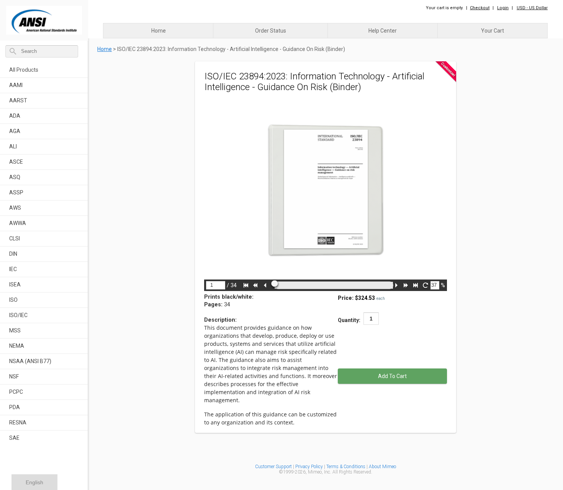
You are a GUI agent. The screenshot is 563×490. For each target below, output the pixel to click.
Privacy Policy (309, 466)
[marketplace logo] (44, 18)
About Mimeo (382, 466)
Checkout (479, 7)
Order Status (270, 31)
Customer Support (273, 466)
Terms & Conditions (345, 466)
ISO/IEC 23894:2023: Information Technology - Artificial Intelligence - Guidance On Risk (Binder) (231, 49)
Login (503, 7)
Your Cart (492, 31)
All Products (23, 70)
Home (158, 31)
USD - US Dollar (532, 7)
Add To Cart (392, 376)
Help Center (382, 31)
